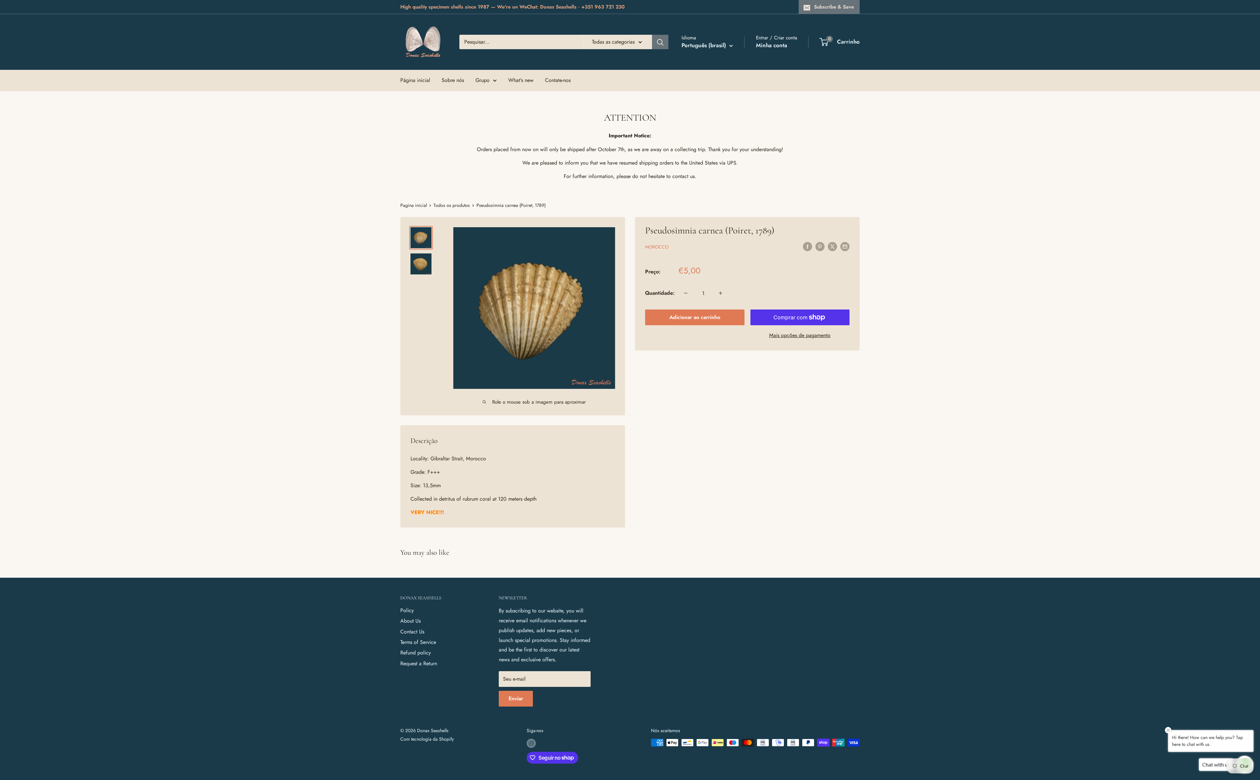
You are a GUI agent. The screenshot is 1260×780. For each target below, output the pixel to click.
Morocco (657, 247)
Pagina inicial (413, 205)
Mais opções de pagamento (799, 335)
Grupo (482, 80)
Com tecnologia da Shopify (427, 739)
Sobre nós (453, 80)
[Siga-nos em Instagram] (531, 743)
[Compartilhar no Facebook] (807, 246)
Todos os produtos (451, 205)
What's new (521, 80)
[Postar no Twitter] (832, 246)
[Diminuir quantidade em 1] (686, 293)
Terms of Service (418, 642)
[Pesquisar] (660, 42)
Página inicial (415, 80)
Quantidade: (660, 293)
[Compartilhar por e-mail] (845, 246)
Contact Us (412, 631)
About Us (410, 621)
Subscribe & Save (834, 6)
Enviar (516, 698)
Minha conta (771, 45)
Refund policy (415, 652)
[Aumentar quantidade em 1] (720, 293)
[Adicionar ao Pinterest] (820, 246)
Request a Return (418, 663)
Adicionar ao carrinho (694, 317)
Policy (407, 610)
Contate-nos (558, 80)
